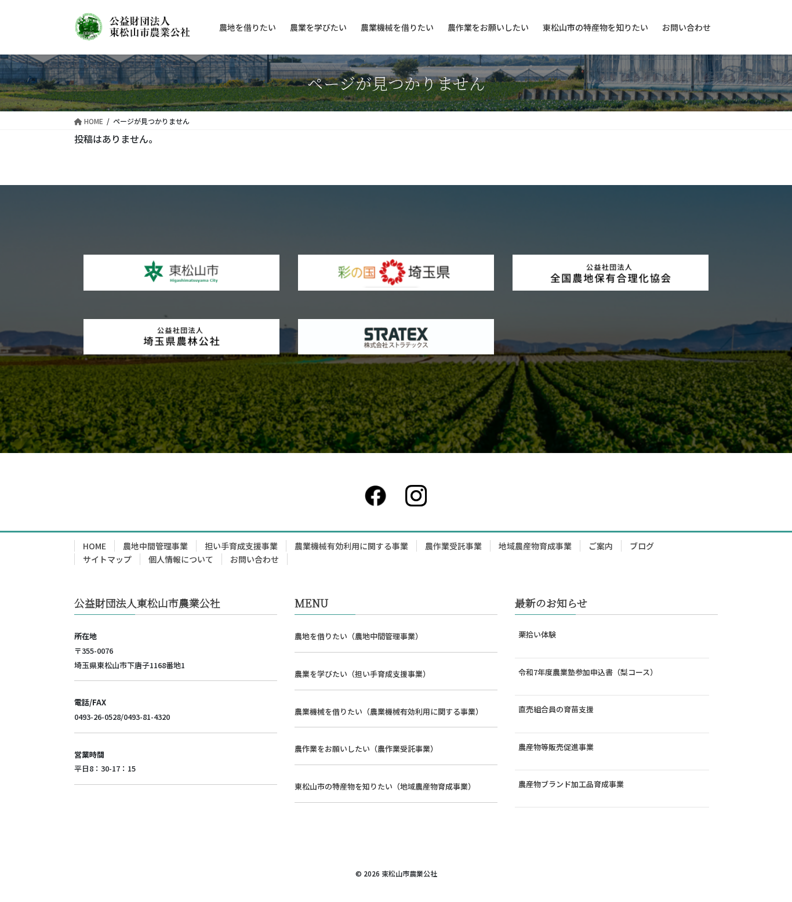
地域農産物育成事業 (535, 546)
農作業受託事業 (453, 546)
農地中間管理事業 (155, 546)
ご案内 (600, 546)
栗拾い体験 (537, 634)
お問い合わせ (254, 559)
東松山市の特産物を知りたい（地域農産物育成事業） (385, 786)
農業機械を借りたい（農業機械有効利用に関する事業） (389, 711)
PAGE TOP (762, 864)
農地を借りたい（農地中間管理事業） (359, 636)
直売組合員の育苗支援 (556, 709)
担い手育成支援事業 (241, 546)
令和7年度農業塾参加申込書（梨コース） (587, 672)
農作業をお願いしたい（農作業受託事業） (366, 748)
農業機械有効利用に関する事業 (351, 546)
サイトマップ (107, 559)
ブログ (642, 546)
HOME (94, 546)
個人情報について (180, 559)
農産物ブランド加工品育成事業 (571, 783)
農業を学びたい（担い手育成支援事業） (362, 673)
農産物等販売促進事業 (556, 746)
